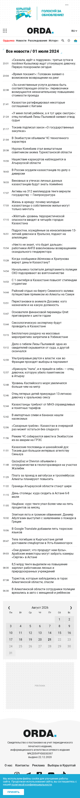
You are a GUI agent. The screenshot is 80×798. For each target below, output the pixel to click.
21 (49, 639)
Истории (54, 40)
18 (20, 639)
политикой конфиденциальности (31, 784)
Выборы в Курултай (62, 765)
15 (59, 633)
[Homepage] (40, 31)
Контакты (22, 765)
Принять (13, 792)
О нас (8, 765)
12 (30, 633)
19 (30, 639)
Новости (21, 40)
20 (40, 639)
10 (10, 633)
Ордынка (9, 40)
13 (40, 633)
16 (69, 633)
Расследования (37, 40)
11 (20, 633)
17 (10, 639)
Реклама (38, 765)
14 (49, 633)
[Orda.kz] (39, 739)
